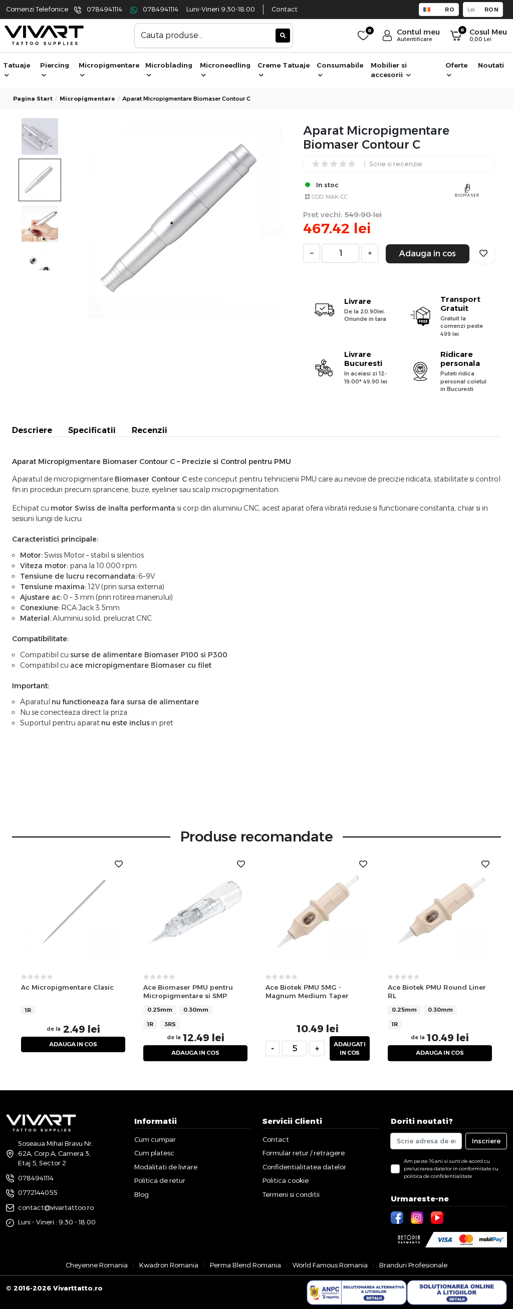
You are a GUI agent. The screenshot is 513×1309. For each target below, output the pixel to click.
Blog (141, 1194)
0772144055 (37, 1192)
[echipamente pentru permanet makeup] (44, 35)
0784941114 (104, 9)
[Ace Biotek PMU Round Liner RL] (439, 912)
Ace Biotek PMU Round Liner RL (437, 991)
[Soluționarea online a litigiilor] (457, 1292)
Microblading (168, 65)
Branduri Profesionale (413, 1265)
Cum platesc (154, 1153)
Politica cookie (286, 1180)
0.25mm (159, 1009)
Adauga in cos (427, 253)
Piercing (54, 65)
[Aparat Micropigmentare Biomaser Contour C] (185, 220)
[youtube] (438, 1216)
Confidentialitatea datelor (304, 1167)
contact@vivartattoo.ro (56, 1207)
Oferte (456, 65)
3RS (170, 1024)
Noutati (491, 65)
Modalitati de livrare (165, 1167)
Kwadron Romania (168, 1265)
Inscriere (486, 1141)
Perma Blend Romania (245, 1265)
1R (28, 1010)
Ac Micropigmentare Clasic (67, 987)
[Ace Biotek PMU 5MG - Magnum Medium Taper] (317, 912)
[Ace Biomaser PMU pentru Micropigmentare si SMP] (195, 912)
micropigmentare (87, 98)
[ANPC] (357, 1292)
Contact (285, 9)
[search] (283, 36)
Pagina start (33, 98)
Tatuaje (16, 65)
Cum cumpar (155, 1139)
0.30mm (195, 1009)
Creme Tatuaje (284, 65)
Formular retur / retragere (304, 1153)
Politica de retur (159, 1180)
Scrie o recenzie (395, 164)
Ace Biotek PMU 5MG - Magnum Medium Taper (307, 991)
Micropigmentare (109, 65)
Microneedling (225, 65)
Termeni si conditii (291, 1194)
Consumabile (340, 65)
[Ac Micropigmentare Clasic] (73, 912)
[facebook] (398, 1216)
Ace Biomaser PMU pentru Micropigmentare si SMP (188, 991)
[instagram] (418, 1216)
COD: (318, 196)
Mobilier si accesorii (389, 70)
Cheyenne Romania (97, 1265)
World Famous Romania (330, 1265)
